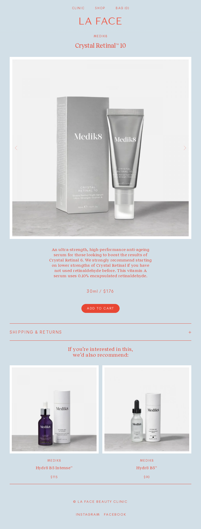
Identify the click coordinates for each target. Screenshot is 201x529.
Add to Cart (100, 308)
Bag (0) (122, 8)
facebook (115, 514)
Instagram (88, 514)
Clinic (78, 8)
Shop (100, 8)
